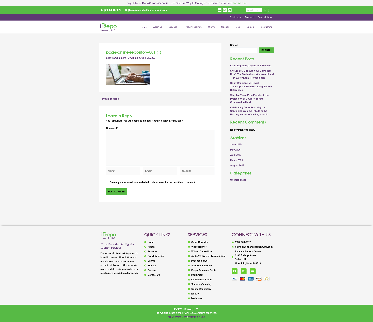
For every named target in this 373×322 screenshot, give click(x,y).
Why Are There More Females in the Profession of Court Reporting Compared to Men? (249, 99)
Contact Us (266, 27)
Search (234, 45)
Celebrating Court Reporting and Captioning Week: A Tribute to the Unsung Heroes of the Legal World (249, 111)
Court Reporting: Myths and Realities (250, 65)
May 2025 (235, 149)
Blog (238, 27)
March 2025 (236, 160)
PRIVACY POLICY (177, 317)
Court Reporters (194, 27)
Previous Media (109, 99)
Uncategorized (238, 180)
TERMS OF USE (196, 317)
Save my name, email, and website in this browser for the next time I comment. (153, 182)
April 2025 (235, 155)
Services (173, 27)
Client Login (235, 17)
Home (144, 27)
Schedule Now (265, 17)
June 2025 (236, 144)
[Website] (197, 171)
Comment (112, 128)
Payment (249, 17)
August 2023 (237, 165)
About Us (157, 27)
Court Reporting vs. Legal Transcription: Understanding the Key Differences (251, 86)
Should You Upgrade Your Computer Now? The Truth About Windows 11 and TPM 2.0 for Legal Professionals (252, 74)
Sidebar (225, 27)
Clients (211, 27)
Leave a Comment (116, 58)
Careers (250, 27)
